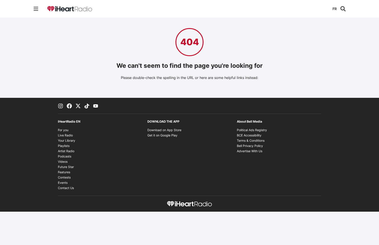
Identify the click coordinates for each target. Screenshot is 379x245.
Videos (63, 161)
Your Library (66, 140)
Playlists (64, 146)
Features (64, 172)
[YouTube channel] (95, 105)
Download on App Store (164, 130)
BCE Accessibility (249, 135)
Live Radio (65, 135)
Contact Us (66, 188)
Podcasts (64, 156)
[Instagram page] (60, 105)
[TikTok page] (86, 105)
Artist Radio (66, 151)
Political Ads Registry (252, 130)
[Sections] (36, 8)
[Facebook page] (69, 105)
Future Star (66, 167)
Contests (64, 177)
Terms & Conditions (251, 140)
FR (335, 9)
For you (63, 130)
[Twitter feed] (78, 105)
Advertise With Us (249, 151)
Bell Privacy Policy (250, 146)
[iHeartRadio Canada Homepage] (69, 9)
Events (63, 182)
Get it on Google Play (162, 135)
